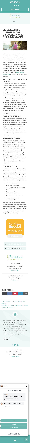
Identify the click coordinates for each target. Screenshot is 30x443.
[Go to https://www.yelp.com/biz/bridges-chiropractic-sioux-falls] (19, 5)
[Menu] (15, 439)
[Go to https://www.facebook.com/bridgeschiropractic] (12, 5)
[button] (15, 244)
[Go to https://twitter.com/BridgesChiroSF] (14, 5)
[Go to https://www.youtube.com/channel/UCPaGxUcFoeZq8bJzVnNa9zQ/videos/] (16, 5)
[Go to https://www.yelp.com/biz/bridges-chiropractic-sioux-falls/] (18, 345)
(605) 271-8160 (15, 2)
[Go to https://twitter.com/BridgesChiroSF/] (15, 345)
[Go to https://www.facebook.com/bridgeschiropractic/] (12, 345)
